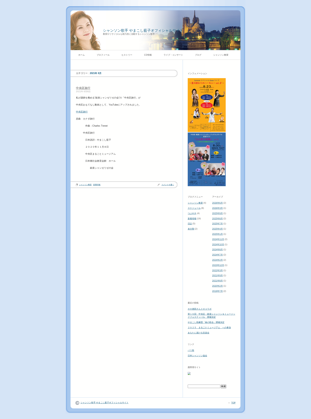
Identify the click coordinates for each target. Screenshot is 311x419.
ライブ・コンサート (173, 55)
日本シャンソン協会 (197, 355)
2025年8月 (217, 218)
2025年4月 (217, 229)
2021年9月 (217, 275)
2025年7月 (217, 223)
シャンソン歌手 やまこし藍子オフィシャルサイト (143, 30)
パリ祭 (191, 350)
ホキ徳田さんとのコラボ (199, 309)
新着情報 (96, 185)
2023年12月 (218, 265)
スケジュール (194, 208)
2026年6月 (217, 203)
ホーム (81, 55)
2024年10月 (218, 244)
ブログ (198, 55)
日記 (190, 223)
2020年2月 (217, 286)
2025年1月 (217, 234)
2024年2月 (217, 260)
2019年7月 (217, 291)
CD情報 (148, 55)
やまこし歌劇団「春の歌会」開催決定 (206, 322)
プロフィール (103, 55)
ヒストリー (126, 55)
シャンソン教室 (220, 55)
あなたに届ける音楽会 (198, 332)
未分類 (191, 229)
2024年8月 (217, 249)
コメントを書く (167, 185)
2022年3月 (217, 270)
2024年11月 (218, 239)
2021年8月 (217, 280)
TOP (233, 403)
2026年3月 (217, 208)
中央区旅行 (83, 87)
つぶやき (192, 213)
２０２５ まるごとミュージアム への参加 (209, 327)
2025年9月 (217, 213)
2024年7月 (217, 255)
